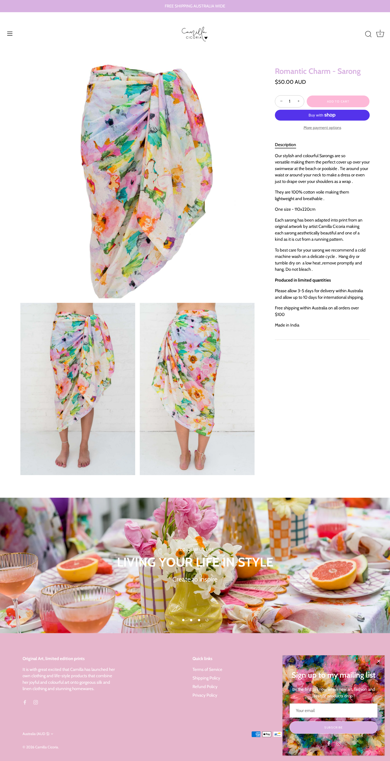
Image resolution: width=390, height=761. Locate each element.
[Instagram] (338, 743)
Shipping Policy (206, 678)
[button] (183, 620)
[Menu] (10, 34)
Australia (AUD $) (36, 733)
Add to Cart (338, 101)
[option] (195, 565)
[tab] (288, 145)
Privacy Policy (205, 695)
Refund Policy (205, 686)
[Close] (379, 661)
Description (285, 144)
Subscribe (333, 727)
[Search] (368, 34)
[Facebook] (329, 743)
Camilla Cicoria (46, 747)
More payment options (322, 127)
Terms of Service (207, 669)
